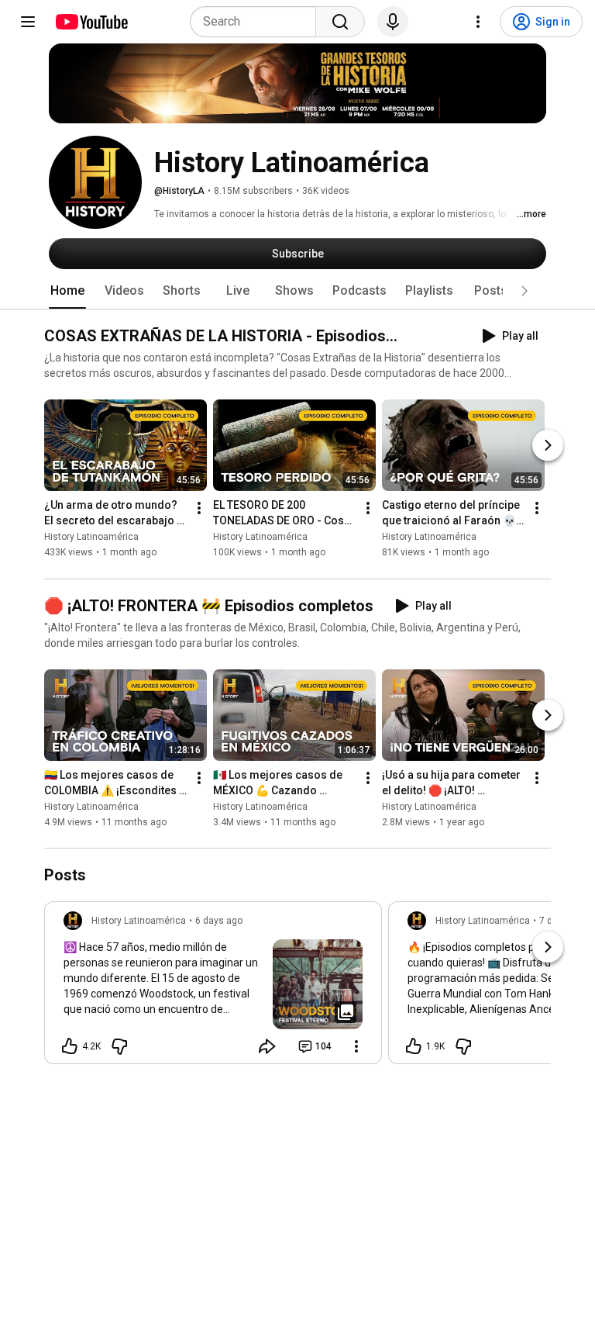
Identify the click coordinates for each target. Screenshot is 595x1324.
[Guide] (28, 21)
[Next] (547, 445)
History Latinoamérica (91, 537)
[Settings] (478, 21)
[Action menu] (356, 1046)
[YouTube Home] (91, 21)
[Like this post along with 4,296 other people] (69, 1046)
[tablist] (297, 290)
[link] (213, 987)
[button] (524, 290)
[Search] (340, 21)
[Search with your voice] (392, 21)
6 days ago (218, 920)
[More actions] (199, 508)
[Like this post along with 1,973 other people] (413, 1046)
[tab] (67, 290)
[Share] (267, 1046)
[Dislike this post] (119, 1046)
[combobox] (257, 21)
